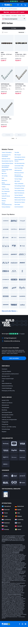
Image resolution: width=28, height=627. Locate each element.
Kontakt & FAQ (5, 400)
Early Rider (4, 193)
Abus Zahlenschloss (19, 190)
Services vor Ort (6, 376)
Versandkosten (5, 407)
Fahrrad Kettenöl (19, 195)
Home (3, 15)
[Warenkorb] (25, 5)
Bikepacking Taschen (20, 197)
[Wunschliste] (18, 5)
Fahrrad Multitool (6, 207)
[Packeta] (22, 482)
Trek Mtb (17, 152)
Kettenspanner (18, 170)
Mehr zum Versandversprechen (14, 593)
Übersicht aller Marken (9, 311)
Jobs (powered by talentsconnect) (10, 373)
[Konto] (22, 5)
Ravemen (4, 198)
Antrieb (19, 15)
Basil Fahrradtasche (19, 192)
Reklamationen (5, 405)
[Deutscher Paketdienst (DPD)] (14, 476)
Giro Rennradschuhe (19, 163)
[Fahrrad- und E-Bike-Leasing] (6, 464)
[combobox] (17, 32)
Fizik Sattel (17, 204)
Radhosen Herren (6, 158)
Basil (3, 178)
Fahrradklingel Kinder (20, 185)
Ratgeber (4, 431)
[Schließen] (24, 18)
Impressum (4, 369)
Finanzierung (5, 424)
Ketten (23, 15)
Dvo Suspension (6, 191)
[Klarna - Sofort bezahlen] (22, 450)
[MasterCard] (14, 444)
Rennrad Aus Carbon (20, 202)
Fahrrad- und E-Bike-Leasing (9, 426)
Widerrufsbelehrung (6, 383)
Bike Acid (4, 173)
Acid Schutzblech (19, 206)
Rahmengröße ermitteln (7, 414)
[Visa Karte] (22, 444)
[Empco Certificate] (6, 494)
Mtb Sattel (17, 181)
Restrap (4, 200)
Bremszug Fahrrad (19, 172)
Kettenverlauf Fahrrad (20, 199)
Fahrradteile (14, 15)
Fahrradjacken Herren (20, 157)
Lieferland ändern (15, 551)
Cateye (3, 186)
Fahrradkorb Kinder (19, 188)
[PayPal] (14, 450)
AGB (3, 381)
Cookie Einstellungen (7, 388)
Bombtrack (4, 180)
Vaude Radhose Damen (7, 163)
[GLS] (6, 482)
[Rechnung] (6, 444)
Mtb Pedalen (18, 154)
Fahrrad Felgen (18, 179)
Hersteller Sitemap (6, 417)
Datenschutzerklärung (7, 385)
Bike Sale (6, 12)
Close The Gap (5, 189)
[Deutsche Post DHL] (6, 476)
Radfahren (8, 15)
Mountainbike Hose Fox (7, 161)
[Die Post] (22, 476)
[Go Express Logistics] (14, 482)
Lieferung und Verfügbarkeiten (9, 419)
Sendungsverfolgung (7, 412)
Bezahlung (4, 410)
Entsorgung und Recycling (8, 390)
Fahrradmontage (6, 429)
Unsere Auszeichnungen (8, 378)
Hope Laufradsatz (19, 183)
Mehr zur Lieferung (6, 581)
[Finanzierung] (22, 457)
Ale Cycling (4, 175)
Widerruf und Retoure (7, 402)
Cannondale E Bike (19, 165)
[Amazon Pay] (6, 457)
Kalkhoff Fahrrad (6, 196)
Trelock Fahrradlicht (6, 152)
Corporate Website (6, 371)
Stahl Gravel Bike (19, 168)
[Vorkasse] (14, 457)
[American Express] (6, 450)
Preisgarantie (5, 422)
